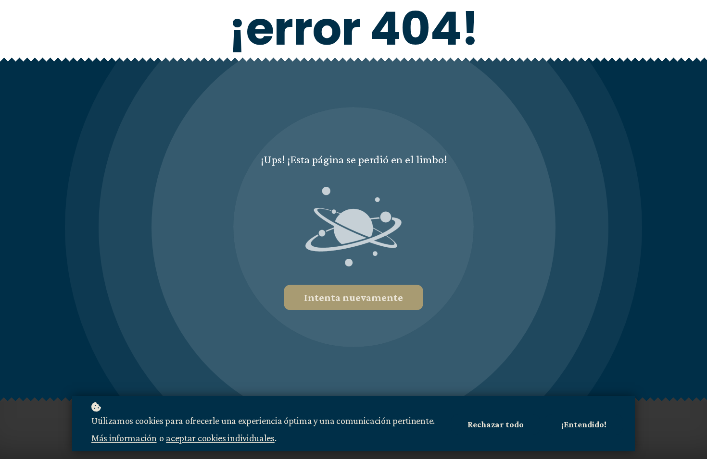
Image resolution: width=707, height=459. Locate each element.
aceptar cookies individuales (220, 438)
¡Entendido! (583, 424)
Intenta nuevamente (353, 297)
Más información (124, 438)
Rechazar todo (495, 424)
